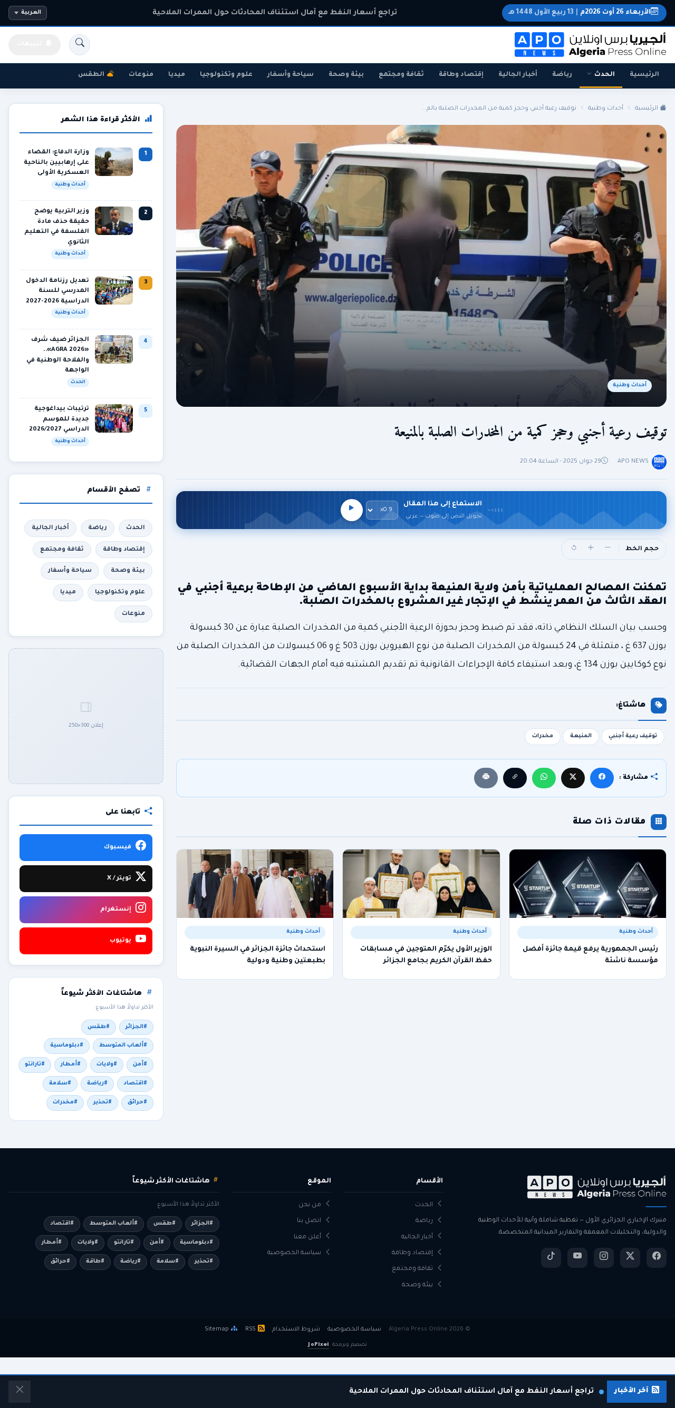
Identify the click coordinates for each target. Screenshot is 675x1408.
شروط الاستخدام (296, 1329)
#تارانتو (35, 1064)
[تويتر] (630, 1258)
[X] (573, 778)
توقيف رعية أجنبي (633, 736)
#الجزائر (136, 1027)
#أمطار (71, 1064)
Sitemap (217, 1329)
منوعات (141, 75)
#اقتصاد (135, 1083)
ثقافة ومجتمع (401, 75)
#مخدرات (65, 1102)
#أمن (140, 1064)
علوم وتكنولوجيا (226, 75)
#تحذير (102, 1102)
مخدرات (542, 736)
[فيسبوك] (602, 778)
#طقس (99, 1027)
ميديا (176, 75)
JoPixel (318, 1345)
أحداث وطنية (605, 108)
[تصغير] (607, 549)
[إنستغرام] (604, 1258)
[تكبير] (591, 549)
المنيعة (581, 736)
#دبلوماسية (66, 1045)
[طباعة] (486, 778)
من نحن (309, 1205)
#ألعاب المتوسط (123, 1045)
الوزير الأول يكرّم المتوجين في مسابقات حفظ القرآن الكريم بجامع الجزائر (425, 955)
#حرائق (137, 1102)
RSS (250, 1329)
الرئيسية (644, 75)
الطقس (91, 75)
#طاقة (95, 1261)
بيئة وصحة (346, 75)
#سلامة (60, 1083)
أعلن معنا (307, 1237)
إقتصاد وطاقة (461, 75)
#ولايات (107, 1064)
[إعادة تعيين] (574, 549)
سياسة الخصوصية (294, 1253)
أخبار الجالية (517, 75)
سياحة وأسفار (290, 75)
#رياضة (97, 1083)
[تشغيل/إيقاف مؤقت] (352, 510)
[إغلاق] (19, 1392)
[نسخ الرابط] (515, 778)
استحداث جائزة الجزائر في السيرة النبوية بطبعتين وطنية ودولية (257, 955)
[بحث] (79, 44)
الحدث (604, 75)
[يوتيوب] (577, 1258)
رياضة (562, 75)
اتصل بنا (309, 1221)
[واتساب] (544, 778)
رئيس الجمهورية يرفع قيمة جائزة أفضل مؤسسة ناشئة (590, 955)
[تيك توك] (551, 1258)
